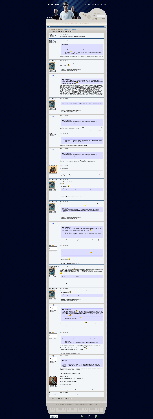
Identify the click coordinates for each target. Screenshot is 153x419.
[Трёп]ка (61, 29)
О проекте (86, 23)
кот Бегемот (52, 165)
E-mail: (93, 15)
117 (63, 31)
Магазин (76, 23)
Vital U (51, 245)
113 (56, 31)
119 (66, 31)
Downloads (66, 23)
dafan (50, 34)
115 (59, 31)
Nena (50, 392)
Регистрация (94, 18)
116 (61, 31)
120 (68, 31)
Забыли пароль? (95, 19)
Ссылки (81, 23)
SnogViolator (52, 376)
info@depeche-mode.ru (92, 404)
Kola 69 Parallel (53, 60)
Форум (71, 23)
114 (58, 31)
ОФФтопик (58, 29)
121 (70, 31)
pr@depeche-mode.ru (91, 405)
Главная (50, 29)
